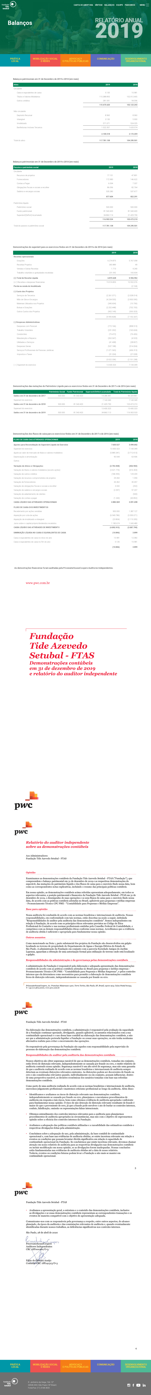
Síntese (99, 5)
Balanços (109, 5)
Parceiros (130, 5)
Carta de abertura (83, 5)
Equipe (119, 5)
